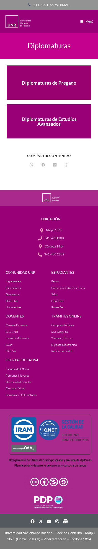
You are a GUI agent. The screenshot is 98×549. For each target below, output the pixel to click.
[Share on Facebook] (43, 165)
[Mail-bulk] (65, 521)
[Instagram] (57, 521)
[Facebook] (32, 521)
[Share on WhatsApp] (66, 165)
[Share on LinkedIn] (54, 165)
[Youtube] (49, 521)
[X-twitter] (41, 521)
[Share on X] (31, 165)
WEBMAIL (62, 5)
